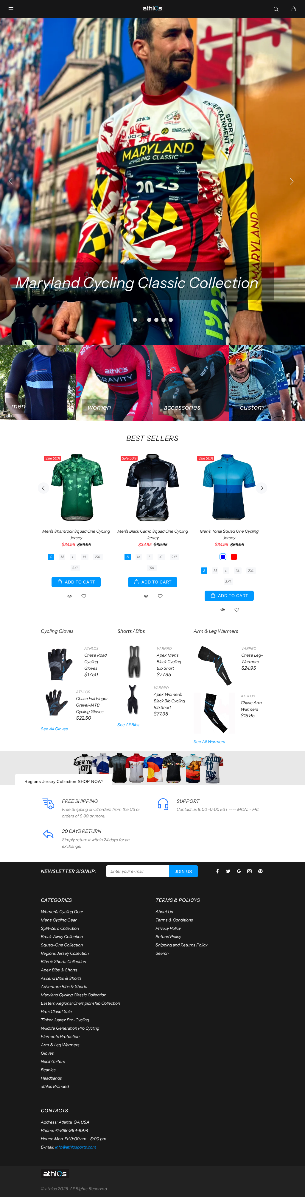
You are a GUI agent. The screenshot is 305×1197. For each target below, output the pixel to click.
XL (85, 557)
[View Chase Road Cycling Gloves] (59, 663)
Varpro (164, 648)
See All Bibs (128, 724)
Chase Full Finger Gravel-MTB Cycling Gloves (92, 705)
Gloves (47, 1053)
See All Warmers (209, 741)
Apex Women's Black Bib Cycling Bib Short (169, 701)
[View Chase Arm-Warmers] (214, 713)
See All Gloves (54, 729)
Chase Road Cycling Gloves (95, 661)
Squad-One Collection (62, 945)
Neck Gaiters (53, 1061)
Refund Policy (168, 936)
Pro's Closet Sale (56, 1011)
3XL (75, 568)
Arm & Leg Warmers (60, 1044)
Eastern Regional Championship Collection (80, 1003)
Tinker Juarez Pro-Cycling (65, 1020)
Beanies (48, 1069)
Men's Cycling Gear (59, 920)
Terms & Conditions (174, 920)
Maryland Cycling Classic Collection (73, 995)
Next (261, 488)
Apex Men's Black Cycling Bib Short (169, 661)
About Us (164, 911)
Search (162, 953)
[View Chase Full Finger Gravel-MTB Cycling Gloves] (55, 703)
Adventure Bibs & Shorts (64, 986)
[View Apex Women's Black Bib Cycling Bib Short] (132, 699)
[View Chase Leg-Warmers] (214, 666)
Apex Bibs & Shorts (59, 970)
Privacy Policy (168, 928)
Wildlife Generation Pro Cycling (70, 1028)
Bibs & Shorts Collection (63, 961)
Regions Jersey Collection (65, 953)
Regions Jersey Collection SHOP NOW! (63, 781)
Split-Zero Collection (60, 928)
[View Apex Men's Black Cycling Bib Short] (134, 661)
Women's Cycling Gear (62, 911)
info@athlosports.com (75, 1147)
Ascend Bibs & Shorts (61, 978)
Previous (43, 488)
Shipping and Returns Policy (181, 945)
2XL (98, 557)
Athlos (91, 648)
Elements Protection (60, 1036)
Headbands (51, 1078)
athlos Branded (55, 1086)
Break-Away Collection (62, 936)
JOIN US (183, 871)
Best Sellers (152, 438)
